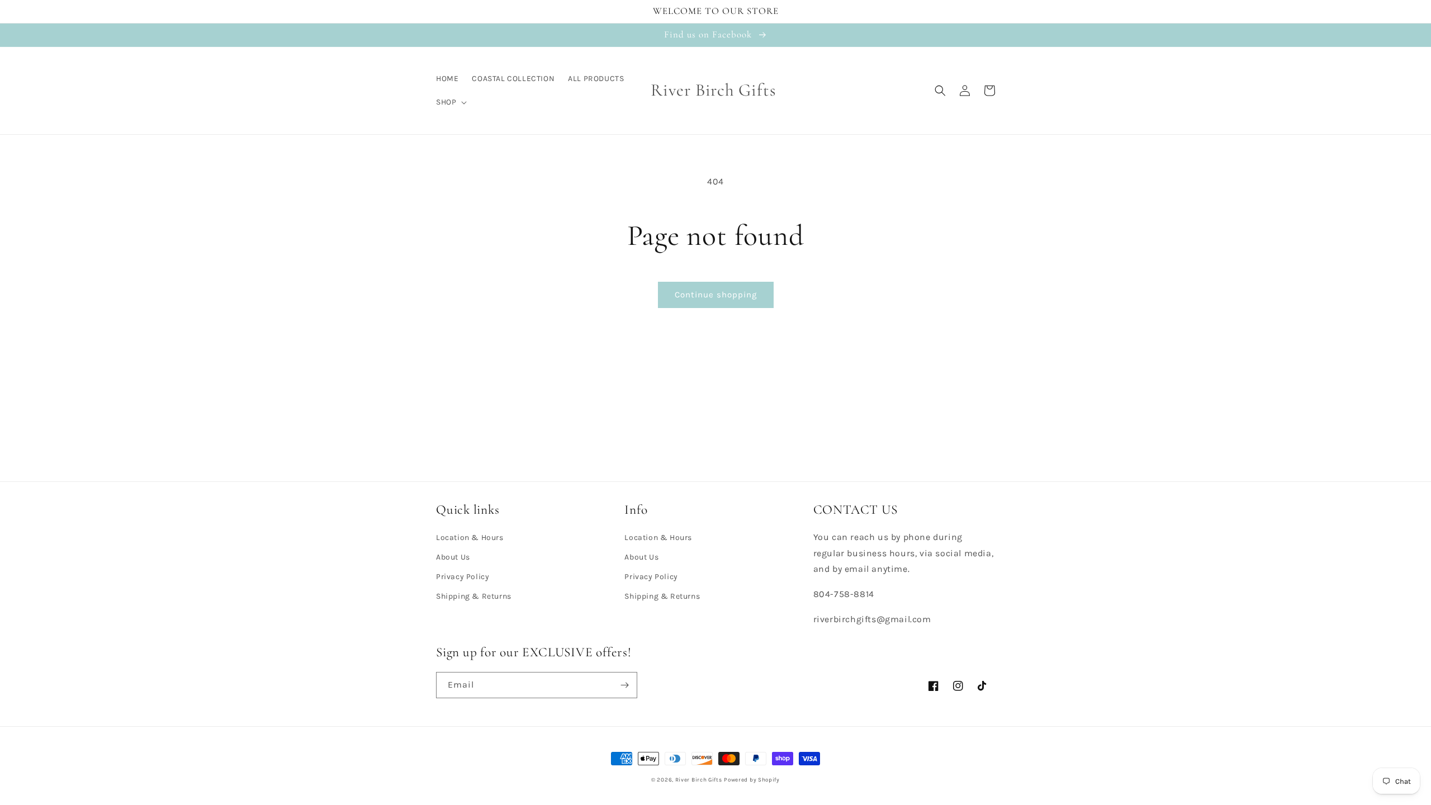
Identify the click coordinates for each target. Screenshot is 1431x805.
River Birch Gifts (698, 779)
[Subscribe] (624, 685)
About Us (453, 557)
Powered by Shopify (752, 779)
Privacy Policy (462, 576)
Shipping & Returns (473, 596)
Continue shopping (716, 295)
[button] (450, 102)
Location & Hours (470, 537)
